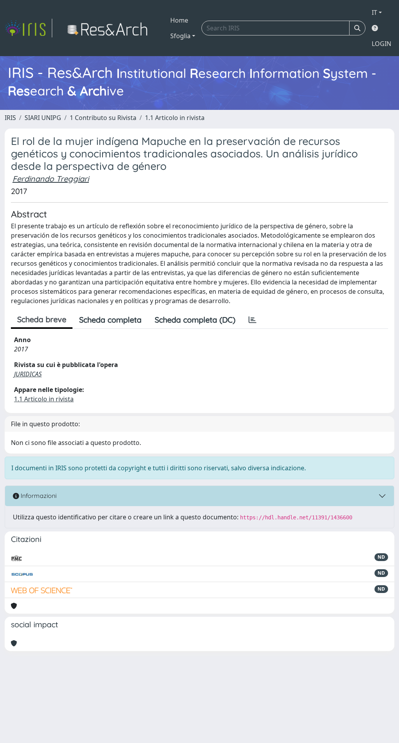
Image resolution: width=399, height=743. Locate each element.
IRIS (10, 117)
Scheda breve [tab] (41, 319)
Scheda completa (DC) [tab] (195, 320)
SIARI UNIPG (43, 117)
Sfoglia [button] (180, 36)
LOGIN (381, 43)
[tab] (252, 320)
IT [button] (374, 12)
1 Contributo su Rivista (103, 117)
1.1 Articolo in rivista (175, 117)
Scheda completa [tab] (110, 320)
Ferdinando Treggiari (50, 179)
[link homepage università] (109, 28)
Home (179, 20)
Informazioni (37, 495)
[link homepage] (28, 28)
